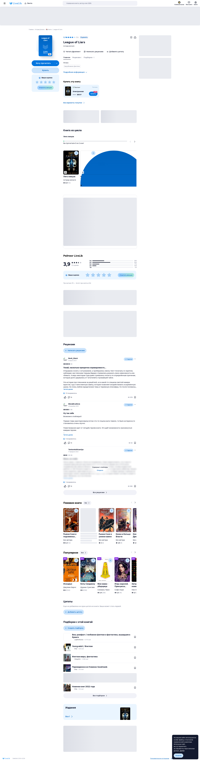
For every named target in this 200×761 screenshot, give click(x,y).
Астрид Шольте (68, 46)
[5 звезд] (53, 82)
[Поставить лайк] (65, 397)
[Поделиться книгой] (135, 37)
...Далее (182, 751)
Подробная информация (74, 72)
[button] (45, 45)
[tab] (67, 58)
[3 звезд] (45, 82)
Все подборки (99, 696)
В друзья (129, 359)
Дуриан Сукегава (87, 587)
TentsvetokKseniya (75, 449)
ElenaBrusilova (74, 404)
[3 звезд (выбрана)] (70, 37)
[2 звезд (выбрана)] (68, 37)
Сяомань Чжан (104, 590)
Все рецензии (99, 492)
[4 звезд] (49, 82)
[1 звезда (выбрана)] (67, 37)
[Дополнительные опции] (56, 63)
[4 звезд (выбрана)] (72, 37)
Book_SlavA (73, 358)
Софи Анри (119, 590)
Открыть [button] (100, 470)
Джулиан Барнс (69, 587)
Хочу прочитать (43, 63)
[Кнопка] (130, 142)
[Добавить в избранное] (131, 37)
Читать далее (68, 389)
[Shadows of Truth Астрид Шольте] (88, 162)
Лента (29, 3)
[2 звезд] (41, 82)
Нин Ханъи (136, 590)
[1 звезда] (37, 82)
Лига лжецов (68, 136)
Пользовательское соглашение (159, 758)
